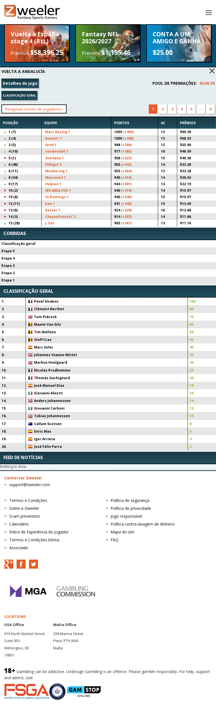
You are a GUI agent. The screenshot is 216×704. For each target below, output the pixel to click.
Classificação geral (19, 95)
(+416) (126, 177)
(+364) (126, 171)
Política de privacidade (131, 508)
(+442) (126, 164)
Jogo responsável (126, 516)
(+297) (126, 216)
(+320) (126, 210)
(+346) (126, 197)
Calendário (19, 524)
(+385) (126, 151)
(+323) (126, 158)
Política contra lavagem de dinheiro (143, 524)
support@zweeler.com (29, 484)
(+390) (128, 138)
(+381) (126, 184)
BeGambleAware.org (55, 677)
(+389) (126, 144)
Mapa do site (122, 532)
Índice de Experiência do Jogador (39, 532)
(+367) (126, 223)
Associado (18, 547)
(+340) (126, 203)
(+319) (126, 190)
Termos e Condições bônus (34, 539)
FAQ (114, 539)
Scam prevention (24, 516)
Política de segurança (130, 500)
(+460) (128, 131)
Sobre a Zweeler (24, 508)
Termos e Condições (28, 500)
